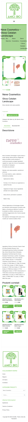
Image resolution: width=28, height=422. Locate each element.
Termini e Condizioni (7, 406)
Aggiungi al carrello (13, 115)
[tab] (7, 125)
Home (3, 38)
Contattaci (5, 382)
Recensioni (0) (16, 125)
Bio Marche (17, 119)
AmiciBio (14, 416)
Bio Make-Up (11, 119)
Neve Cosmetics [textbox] (13, 390)
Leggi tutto (18, 305)
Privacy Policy (5, 410)
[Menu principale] (14, 22)
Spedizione (5, 402)
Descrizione (7, 125)
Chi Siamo (4, 379)
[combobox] (14, 390)
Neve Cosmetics (11, 94)
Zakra (22, 416)
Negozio (4, 377)
